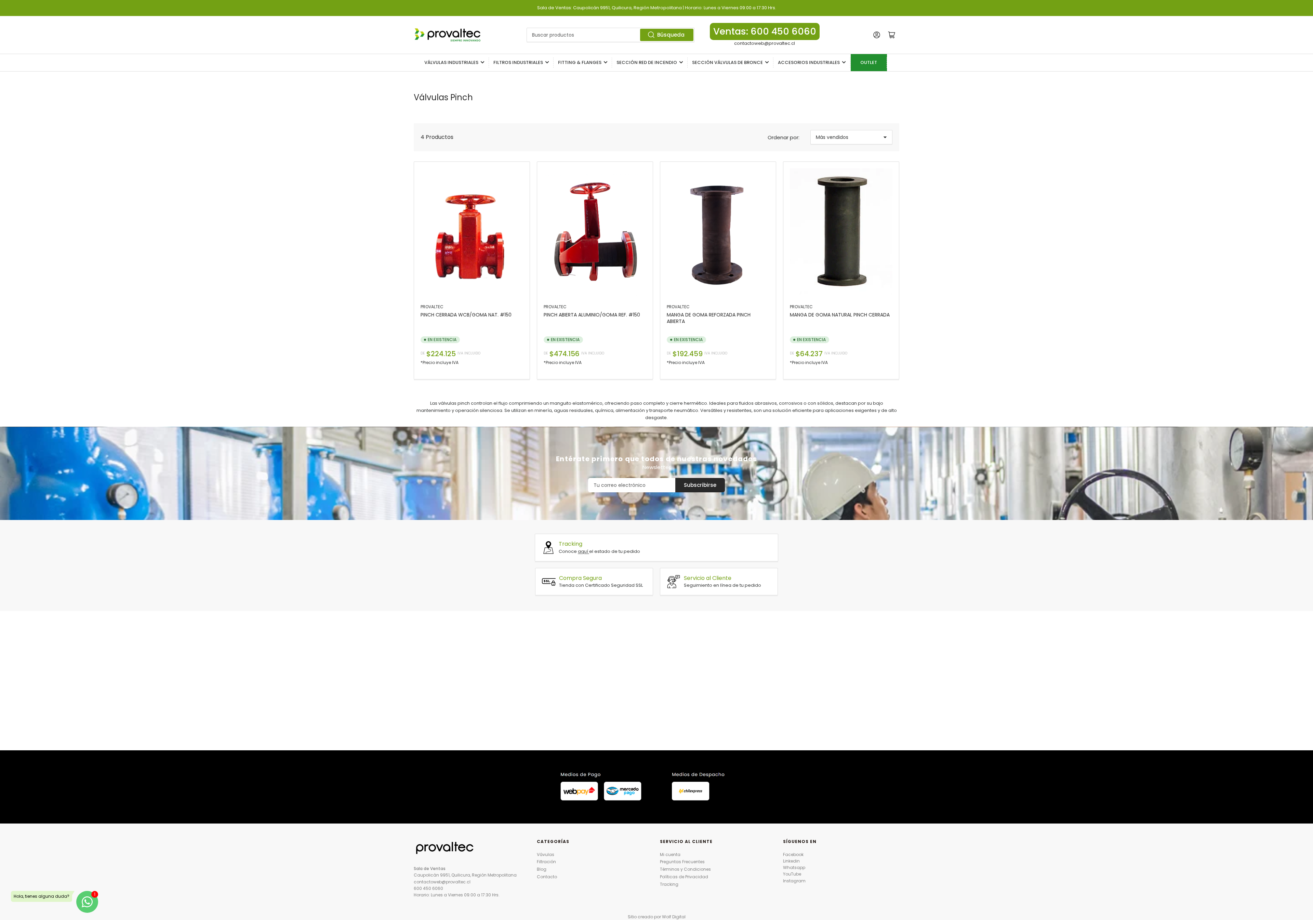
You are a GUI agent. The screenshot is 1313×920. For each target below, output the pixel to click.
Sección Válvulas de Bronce (727, 62)
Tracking (669, 884)
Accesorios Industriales (809, 62)
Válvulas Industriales (451, 62)
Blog (541, 869)
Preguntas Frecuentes (682, 862)
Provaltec (432, 307)
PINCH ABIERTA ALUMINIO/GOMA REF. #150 (592, 314)
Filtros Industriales (518, 62)
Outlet (868, 62)
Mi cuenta (670, 854)
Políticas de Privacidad (684, 877)
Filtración (546, 862)
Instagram (794, 881)
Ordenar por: (783, 137)
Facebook (793, 854)
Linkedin (791, 861)
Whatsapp (794, 867)
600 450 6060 (428, 888)
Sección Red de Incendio (646, 62)
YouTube (792, 874)
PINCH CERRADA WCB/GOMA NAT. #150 (466, 314)
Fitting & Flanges (579, 62)
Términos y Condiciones (685, 869)
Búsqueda (671, 34)
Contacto (547, 877)
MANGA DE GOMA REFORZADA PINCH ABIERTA (709, 317)
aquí (583, 551)
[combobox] (610, 35)
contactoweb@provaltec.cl (764, 43)
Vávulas (545, 854)
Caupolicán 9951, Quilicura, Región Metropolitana (465, 875)
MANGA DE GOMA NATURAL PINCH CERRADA (840, 314)
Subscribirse (700, 485)
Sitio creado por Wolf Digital (657, 917)
